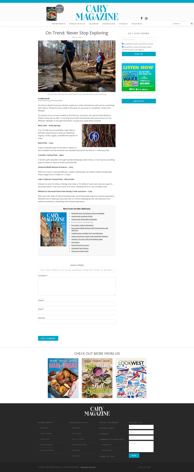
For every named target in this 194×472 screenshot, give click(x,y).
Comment (43, 275)
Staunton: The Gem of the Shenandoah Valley (87, 239)
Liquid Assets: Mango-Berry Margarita (84, 219)
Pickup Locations (79, 445)
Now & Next (45, 439)
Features (44, 428)
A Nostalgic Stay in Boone (80, 248)
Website (41, 318)
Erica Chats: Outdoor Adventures (82, 225)
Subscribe (76, 428)
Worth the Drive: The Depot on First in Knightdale (87, 213)
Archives (138, 101)
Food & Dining (46, 433)
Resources (137, 24)
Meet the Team (78, 439)
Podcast (123, 24)
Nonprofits (106, 445)
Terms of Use (107, 456)
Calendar (93, 24)
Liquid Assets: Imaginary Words (82, 216)
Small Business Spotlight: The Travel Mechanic (87, 233)
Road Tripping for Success (80, 245)
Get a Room (75, 242)
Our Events (77, 433)
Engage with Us (77, 24)
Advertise (76, 450)
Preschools (107, 450)
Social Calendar (108, 422)
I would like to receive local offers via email (138, 44)
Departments (58, 24)
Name (41, 300)
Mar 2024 (81, 209)
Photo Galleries (47, 450)
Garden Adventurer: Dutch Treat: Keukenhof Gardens (89, 236)
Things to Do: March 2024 (79, 251)
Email (41, 309)
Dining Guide (108, 24)
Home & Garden (46, 445)
